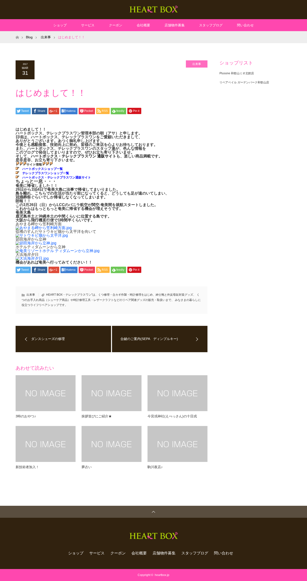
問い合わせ (245, 25)
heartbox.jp (162, 575)
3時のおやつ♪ (26, 416)
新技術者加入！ (27, 467)
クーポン (115, 25)
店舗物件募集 (175, 25)
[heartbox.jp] (154, 9)
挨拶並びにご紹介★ (97, 416)
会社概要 (143, 25)
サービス (87, 25)
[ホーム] (17, 33)
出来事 (196, 64)
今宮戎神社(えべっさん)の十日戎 (172, 416)
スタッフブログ (211, 25)
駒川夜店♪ (155, 467)
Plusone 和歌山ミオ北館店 (236, 73)
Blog (29, 37)
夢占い (87, 467)
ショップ (60, 25)
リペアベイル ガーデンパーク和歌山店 (244, 82)
